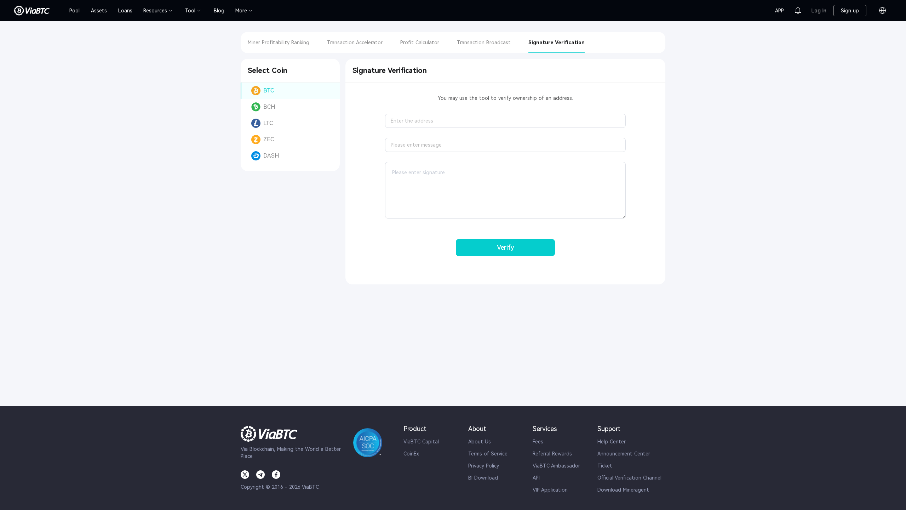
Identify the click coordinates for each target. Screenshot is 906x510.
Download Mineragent (623, 490)
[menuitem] (74, 10)
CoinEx (411, 454)
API (536, 478)
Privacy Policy (483, 466)
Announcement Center (623, 454)
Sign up (850, 10)
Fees (538, 441)
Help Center (611, 441)
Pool (74, 10)
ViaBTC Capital (421, 441)
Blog (219, 10)
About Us (479, 441)
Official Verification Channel (629, 478)
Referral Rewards (552, 454)
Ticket (604, 466)
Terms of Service (488, 454)
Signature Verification (556, 42)
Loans (125, 10)
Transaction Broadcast (484, 42)
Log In (819, 10)
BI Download (483, 478)
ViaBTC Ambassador (556, 466)
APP (779, 10)
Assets (99, 10)
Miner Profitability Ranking (278, 42)
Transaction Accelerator (355, 42)
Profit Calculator (419, 42)
